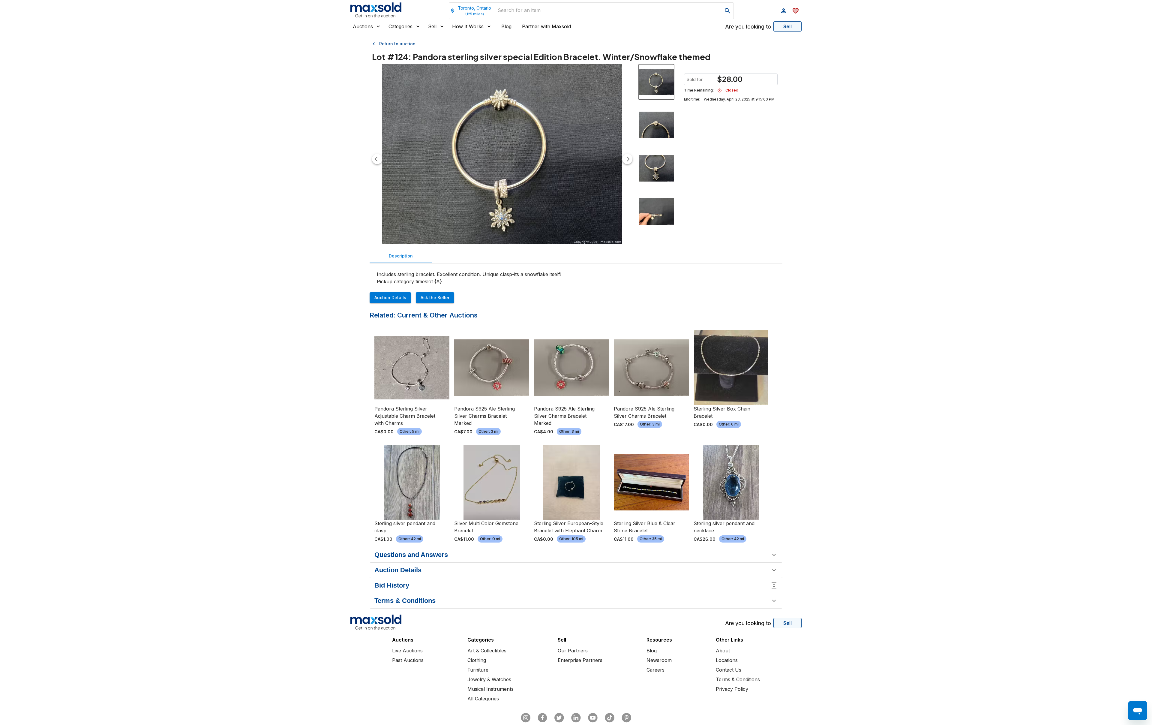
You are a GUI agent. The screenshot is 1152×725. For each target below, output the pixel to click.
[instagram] (525, 718)
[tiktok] (609, 718)
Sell (432, 26)
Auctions (363, 26)
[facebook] (542, 718)
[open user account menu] (784, 10)
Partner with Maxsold (546, 26)
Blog (506, 26)
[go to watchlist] (796, 10)
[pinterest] (626, 718)
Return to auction (397, 43)
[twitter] (559, 718)
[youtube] (593, 718)
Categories (400, 26)
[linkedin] (576, 718)
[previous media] (377, 159)
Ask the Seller (435, 297)
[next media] (627, 159)
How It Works (468, 26)
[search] (728, 11)
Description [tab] (401, 255)
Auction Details (390, 297)
